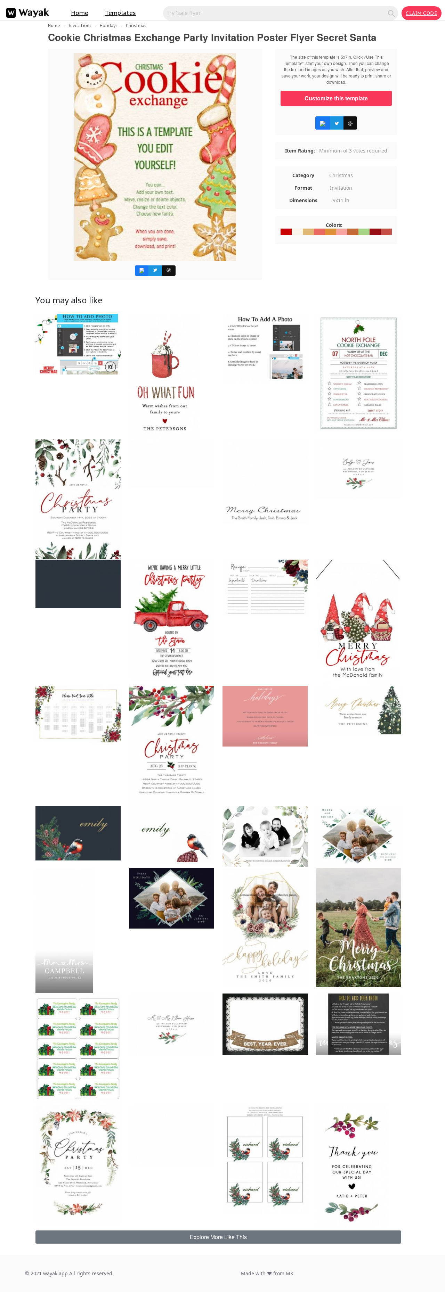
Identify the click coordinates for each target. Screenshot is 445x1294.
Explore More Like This (218, 1237)
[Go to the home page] (26, 13)
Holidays (109, 25)
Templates (120, 13)
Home (79, 13)
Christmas (136, 25)
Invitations (79, 25)
